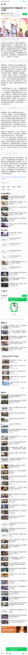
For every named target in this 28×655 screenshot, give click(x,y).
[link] (7, 653)
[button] (3, 653)
